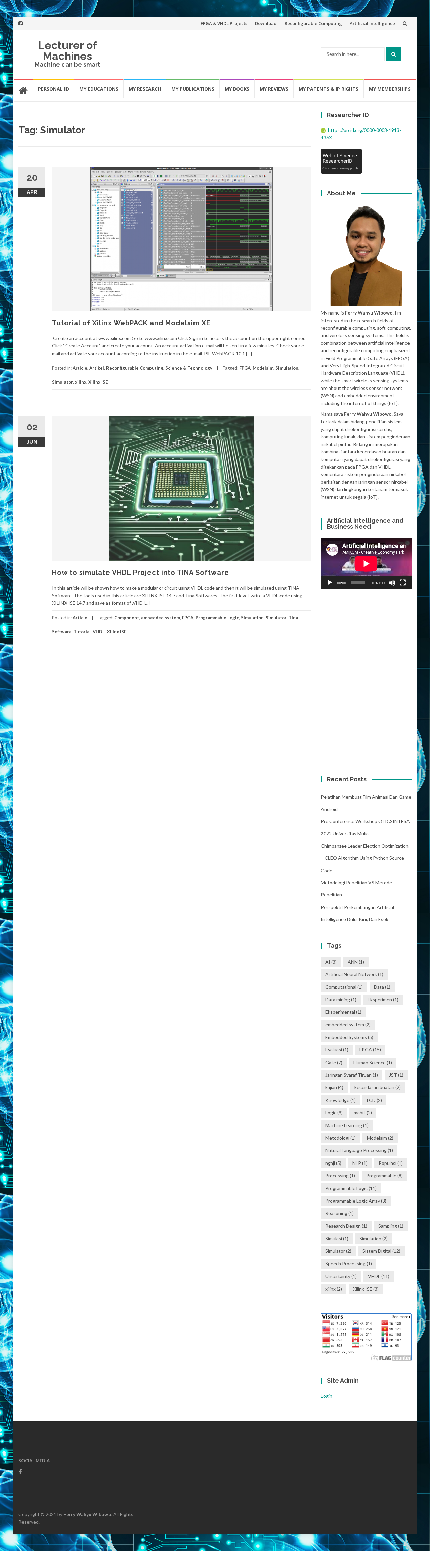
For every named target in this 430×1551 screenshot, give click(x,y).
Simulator (62, 382)
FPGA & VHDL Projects (224, 23)
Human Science (372, 1062)
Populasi (391, 1163)
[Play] (329, 582)
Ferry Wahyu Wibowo (87, 1514)
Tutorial (82, 631)
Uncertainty (341, 1276)
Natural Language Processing (359, 1150)
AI (331, 962)
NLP (360, 1163)
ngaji (333, 1163)
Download (266, 23)
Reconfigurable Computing (313, 23)
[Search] (393, 54)
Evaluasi (336, 1050)
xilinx (80, 382)
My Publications (192, 89)
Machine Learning (347, 1125)
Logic (334, 1112)
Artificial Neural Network (354, 974)
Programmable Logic (217, 617)
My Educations (98, 89)
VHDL (99, 631)
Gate (333, 1062)
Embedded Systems (349, 1037)
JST (396, 1075)
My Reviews (274, 89)
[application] (366, 563)
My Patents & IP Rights (328, 89)
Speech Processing (348, 1263)
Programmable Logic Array (355, 1201)
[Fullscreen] (402, 582)
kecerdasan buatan (377, 1087)
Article (80, 368)
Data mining (340, 999)
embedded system (160, 617)
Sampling (390, 1226)
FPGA (245, 368)
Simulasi (336, 1238)
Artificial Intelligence (372, 23)
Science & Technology (188, 368)
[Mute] (392, 582)
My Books (237, 89)
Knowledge (340, 1100)
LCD (374, 1100)
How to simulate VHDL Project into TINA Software (140, 572)
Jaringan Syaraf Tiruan (351, 1075)
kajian (334, 1087)
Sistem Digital (381, 1251)
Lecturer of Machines (67, 50)
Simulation (286, 368)
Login (326, 1396)
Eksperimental (343, 1012)
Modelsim (263, 368)
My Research (145, 89)
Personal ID (53, 89)
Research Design (346, 1226)
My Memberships (390, 89)
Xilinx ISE (98, 382)
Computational (344, 987)
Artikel (96, 368)
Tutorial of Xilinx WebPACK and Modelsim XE (131, 323)
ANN (356, 962)
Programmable (384, 1175)
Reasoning (339, 1213)
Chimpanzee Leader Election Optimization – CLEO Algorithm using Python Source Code (364, 858)
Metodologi (340, 1138)
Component (126, 617)
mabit (363, 1112)
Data (382, 987)
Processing (340, 1175)
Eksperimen (383, 999)
